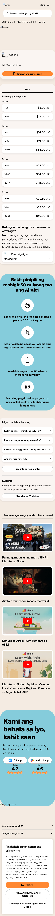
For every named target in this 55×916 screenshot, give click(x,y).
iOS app (17, 760)
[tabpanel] (27, 156)
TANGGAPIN (27, 884)
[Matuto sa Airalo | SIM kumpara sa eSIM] (27, 620)
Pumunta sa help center (27, 468)
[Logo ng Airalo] (8, 5)
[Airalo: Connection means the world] (27, 581)
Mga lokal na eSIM (25, 22)
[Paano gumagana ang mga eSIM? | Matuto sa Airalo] (27, 537)
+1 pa (18, 65)
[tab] (27, 89)
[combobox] (27, 13)
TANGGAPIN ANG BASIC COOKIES (27, 894)
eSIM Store (7, 22)
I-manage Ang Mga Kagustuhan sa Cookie (27, 905)
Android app (42, 760)
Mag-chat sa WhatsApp (27, 496)
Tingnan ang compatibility (29, 73)
